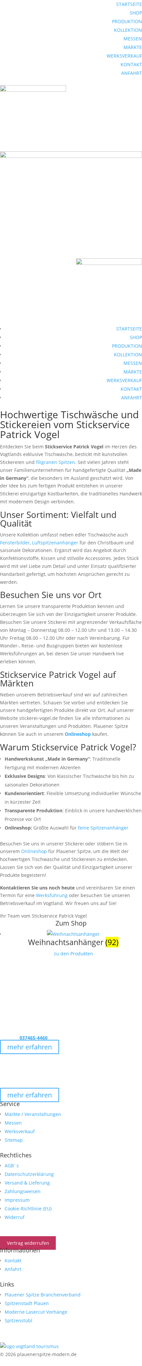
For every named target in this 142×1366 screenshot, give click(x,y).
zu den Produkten (73, 953)
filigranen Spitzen (55, 462)
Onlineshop (78, 734)
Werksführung (52, 895)
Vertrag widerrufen (28, 1243)
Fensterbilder (15, 542)
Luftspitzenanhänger (55, 542)
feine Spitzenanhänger (102, 828)
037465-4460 (33, 1038)
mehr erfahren (29, 1046)
